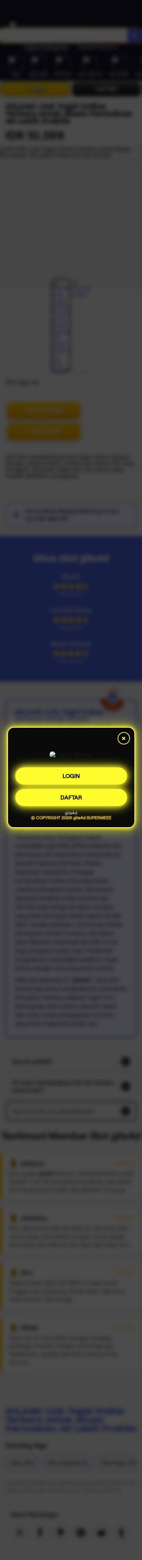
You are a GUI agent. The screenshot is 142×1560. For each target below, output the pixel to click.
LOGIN (71, 777)
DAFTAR (71, 798)
